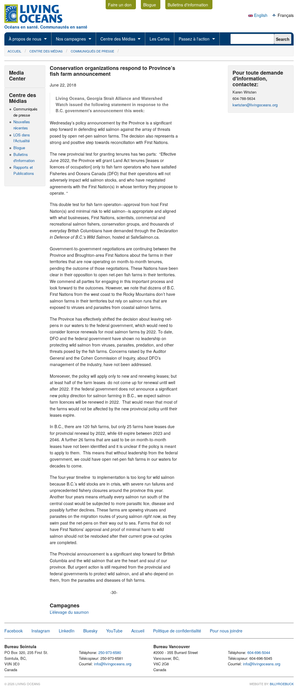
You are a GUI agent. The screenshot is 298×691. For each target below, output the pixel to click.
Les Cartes (160, 39)
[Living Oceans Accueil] (38, 21)
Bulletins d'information (188, 5)
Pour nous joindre (226, 631)
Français (285, 15)
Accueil (14, 51)
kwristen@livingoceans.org (255, 105)
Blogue (149, 5)
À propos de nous (25, 39)
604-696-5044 (258, 652)
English (260, 15)
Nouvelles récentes (21, 125)
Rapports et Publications (23, 170)
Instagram (40, 631)
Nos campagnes (71, 39)
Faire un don (120, 5)
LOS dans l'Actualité (21, 138)
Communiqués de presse (92, 51)
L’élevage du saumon (69, 612)
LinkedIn (66, 631)
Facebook (13, 631)
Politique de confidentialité (177, 631)
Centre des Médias (117, 39)
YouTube (114, 631)
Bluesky (90, 631)
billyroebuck (282, 683)
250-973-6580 (109, 652)
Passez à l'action (194, 39)
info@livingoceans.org (112, 664)
